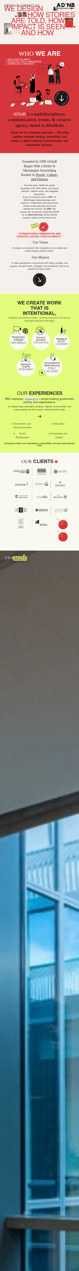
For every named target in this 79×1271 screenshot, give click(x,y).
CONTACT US (30, 5)
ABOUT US (11, 5)
